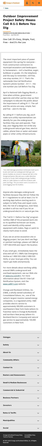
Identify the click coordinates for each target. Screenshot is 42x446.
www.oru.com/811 (13, 276)
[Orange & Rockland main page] (9, 3)
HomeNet (27, 437)
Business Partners (11, 398)
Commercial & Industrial (13, 390)
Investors (7, 405)
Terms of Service (8, 437)
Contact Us (7, 367)
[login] (27, 3)
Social (5, 428)
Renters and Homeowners (14, 375)
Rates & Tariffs (9, 413)
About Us (7, 352)
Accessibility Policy (30, 435)
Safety (6, 345)
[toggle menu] (39, 3)
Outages (6, 337)
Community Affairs (11, 360)
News (6, 8)
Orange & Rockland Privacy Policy (12, 435)
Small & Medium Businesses (15, 383)
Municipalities (9, 420)
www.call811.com (10, 284)
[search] (33, 3)
